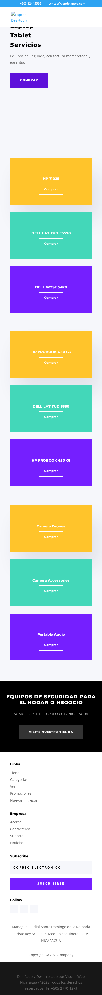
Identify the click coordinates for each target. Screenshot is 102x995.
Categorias (19, 779)
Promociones (20, 793)
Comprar (29, 80)
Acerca (15, 822)
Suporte (16, 836)
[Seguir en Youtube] (34, 909)
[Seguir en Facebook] (14, 909)
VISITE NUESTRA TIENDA (51, 732)
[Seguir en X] (24, 909)
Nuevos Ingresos (24, 800)
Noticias (17, 842)
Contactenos (20, 829)
